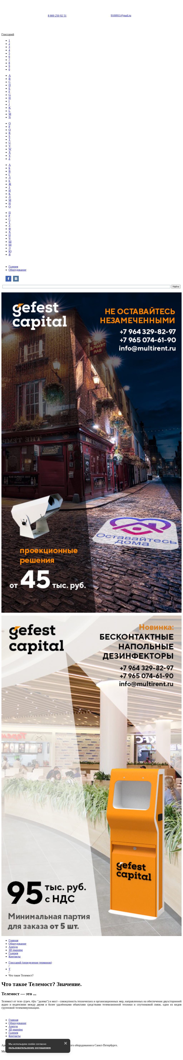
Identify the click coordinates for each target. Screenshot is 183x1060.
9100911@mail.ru (121, 15)
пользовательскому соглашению (30, 1047)
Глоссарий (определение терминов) (30, 962)
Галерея (13, 266)
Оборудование (17, 269)
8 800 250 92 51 (57, 15)
